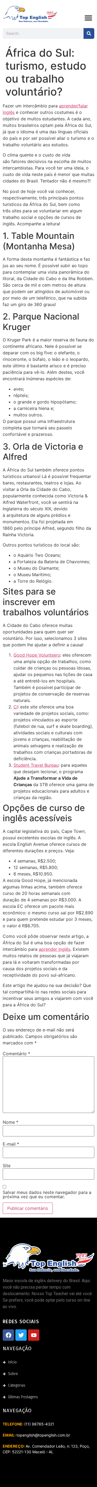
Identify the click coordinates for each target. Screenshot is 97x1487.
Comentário (16, 1053)
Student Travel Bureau (35, 765)
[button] (88, 18)
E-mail (11, 1144)
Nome (10, 1122)
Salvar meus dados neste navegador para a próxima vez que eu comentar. (47, 1194)
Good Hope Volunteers (36, 655)
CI (15, 706)
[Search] (89, 33)
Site (7, 1165)
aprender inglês (54, 949)
